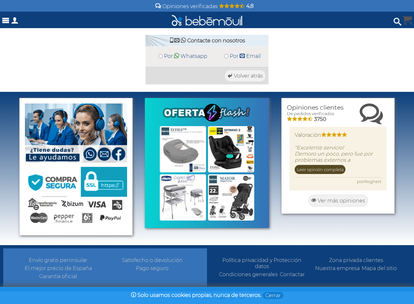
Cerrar (273, 295)
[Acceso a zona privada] (15, 22)
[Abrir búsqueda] (397, 21)
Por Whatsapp (185, 56)
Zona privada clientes (356, 260)
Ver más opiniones (340, 201)
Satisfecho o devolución (152, 260)
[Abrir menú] (6, 20)
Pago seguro (152, 268)
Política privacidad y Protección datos (261, 263)
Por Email (245, 56)
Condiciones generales (248, 274)
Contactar (292, 274)
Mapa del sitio (379, 268)
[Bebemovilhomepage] (207, 20)
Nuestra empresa (337, 268)
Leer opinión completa (320, 169)
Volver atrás (248, 76)
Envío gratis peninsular (58, 260)
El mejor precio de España (58, 268)
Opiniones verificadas (207, 6)
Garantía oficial (58, 276)
